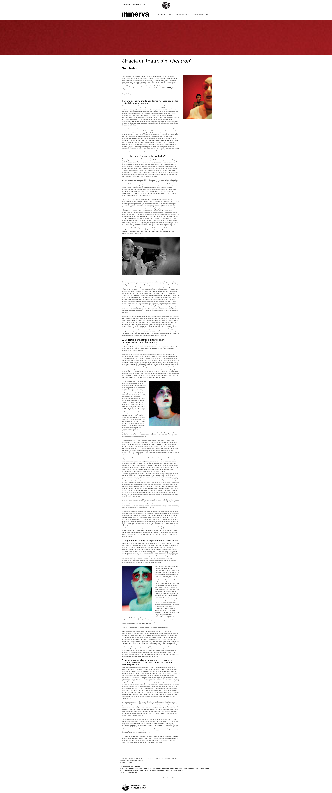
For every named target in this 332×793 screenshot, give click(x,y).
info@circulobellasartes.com (138, 788)
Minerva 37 (170, 778)
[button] (207, 14)
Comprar (170, 14)
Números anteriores (182, 14)
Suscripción (199, 785)
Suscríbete (161, 14)
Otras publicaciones (197, 14)
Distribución (207, 785)
